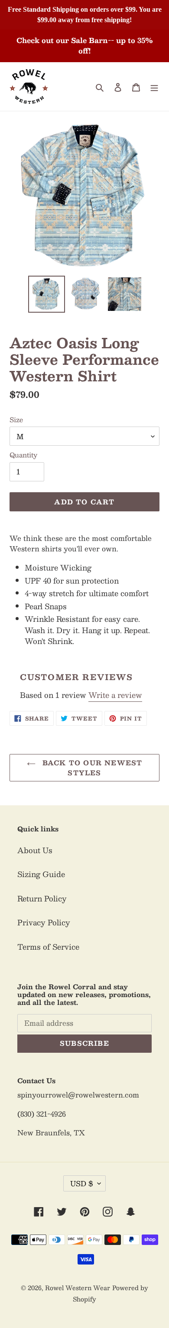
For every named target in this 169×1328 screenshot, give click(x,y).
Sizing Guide (41, 874)
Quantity (23, 455)
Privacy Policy (43, 922)
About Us (34, 850)
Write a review (115, 695)
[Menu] (154, 87)
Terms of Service (48, 947)
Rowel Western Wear (77, 1287)
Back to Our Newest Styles (91, 767)
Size (16, 420)
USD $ (81, 1183)
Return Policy (42, 898)
